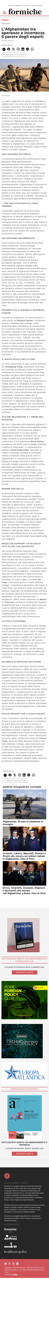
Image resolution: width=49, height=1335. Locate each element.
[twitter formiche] (9, 1263)
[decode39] (24, 1245)
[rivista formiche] (24, 1118)
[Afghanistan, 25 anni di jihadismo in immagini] (24, 804)
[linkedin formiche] (17, 1263)
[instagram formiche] (13, 1263)
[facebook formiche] (6, 1263)
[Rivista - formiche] (24, 1230)
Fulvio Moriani (9, 41)
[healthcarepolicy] (24, 1252)
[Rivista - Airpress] (24, 1237)
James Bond (6, 23)
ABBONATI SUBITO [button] (24, 972)
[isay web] (15, 1274)
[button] (5, 12)
